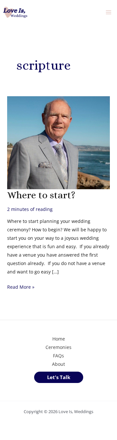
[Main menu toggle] (108, 12)
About (58, 364)
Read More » (20, 287)
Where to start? (41, 195)
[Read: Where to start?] (58, 142)
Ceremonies (59, 347)
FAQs (58, 356)
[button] (58, 377)
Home (58, 339)
